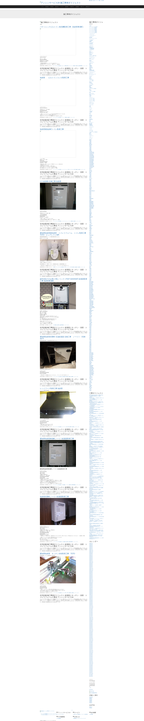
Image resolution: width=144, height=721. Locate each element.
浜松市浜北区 (91, 242)
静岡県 (90, 142)
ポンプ (90, 50)
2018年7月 (91, 599)
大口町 (90, 221)
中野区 (90, 268)
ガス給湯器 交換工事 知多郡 (50, 181)
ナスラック (91, 137)
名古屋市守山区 (91, 157)
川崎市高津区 (91, 302)
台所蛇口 (90, 66)
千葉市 (90, 325)
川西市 (90, 341)
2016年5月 (91, 624)
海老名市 (90, 313)
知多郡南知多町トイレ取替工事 (52, 129)
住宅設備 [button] (51, 6)
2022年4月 (91, 585)
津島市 (90, 188)
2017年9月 (91, 608)
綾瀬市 (90, 321)
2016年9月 (91, 620)
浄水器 (90, 76)
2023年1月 (91, 578)
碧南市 (90, 177)
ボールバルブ (91, 84)
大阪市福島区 (91, 365)
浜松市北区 (91, 241)
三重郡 (90, 250)
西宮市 (90, 346)
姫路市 (90, 329)
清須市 (90, 211)
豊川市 (90, 173)
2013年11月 (91, 651)
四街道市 (90, 382)
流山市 (90, 377)
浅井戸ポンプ (91, 52)
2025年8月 (91, 553)
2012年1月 (91, 672)
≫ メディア (84, 718)
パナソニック (71, 65)
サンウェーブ (91, 127)
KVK (90, 113)
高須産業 (90, 124)
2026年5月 (91, 545)
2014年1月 (91, 649)
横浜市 (90, 280)
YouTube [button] (46, 6)
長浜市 (90, 256)
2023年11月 (91, 569)
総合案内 (91, 0)
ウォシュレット (91, 39)
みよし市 (90, 178)
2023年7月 (91, 573)
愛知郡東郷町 (91, 201)
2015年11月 (91, 630)
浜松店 (91, 701)
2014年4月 (91, 646)
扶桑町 (90, 214)
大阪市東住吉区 (91, 368)
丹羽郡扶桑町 (91, 235)
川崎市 (90, 299)
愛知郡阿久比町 (91, 206)
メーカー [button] (61, 6)
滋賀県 (90, 143)
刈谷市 (90, 184)
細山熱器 (90, 115)
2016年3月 (91, 626)
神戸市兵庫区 (91, 360)
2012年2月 (91, 671)
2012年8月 (91, 665)
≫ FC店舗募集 (58, 718)
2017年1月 (91, 616)
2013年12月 (91, 650)
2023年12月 (91, 568)
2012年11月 (91, 662)
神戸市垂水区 (91, 356)
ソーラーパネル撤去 (92, 91)
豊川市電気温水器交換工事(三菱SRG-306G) (96, 441)
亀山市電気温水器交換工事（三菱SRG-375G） (96, 401)
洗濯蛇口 (90, 65)
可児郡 (90, 229)
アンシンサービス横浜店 (93, 27)
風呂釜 (90, 60)
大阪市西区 (91, 366)
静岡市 (90, 243)
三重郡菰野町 (91, 251)
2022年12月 (91, 579)
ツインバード (91, 126)
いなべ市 (90, 223)
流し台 (90, 81)
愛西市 (90, 215)
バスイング (91, 45)
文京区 (90, 271)
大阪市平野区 (91, 369)
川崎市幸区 (91, 305)
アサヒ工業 (91, 130)
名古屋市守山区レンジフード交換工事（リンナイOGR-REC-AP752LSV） (96, 403)
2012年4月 (91, 669)
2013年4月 (91, 658)
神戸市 (90, 335)
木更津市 (90, 385)
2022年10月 (91, 581)
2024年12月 (91, 561)
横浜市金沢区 (91, 291)
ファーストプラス (92, 57)
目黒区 (90, 274)
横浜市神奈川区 (91, 295)
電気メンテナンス (92, 94)
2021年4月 (91, 586)
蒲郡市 (90, 176)
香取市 (90, 384)
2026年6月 (91, 544)
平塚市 (90, 314)
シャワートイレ (91, 34)
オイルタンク (91, 44)
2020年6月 (91, 589)
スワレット (91, 97)
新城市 (90, 209)
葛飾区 (90, 263)
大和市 (90, 328)
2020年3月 (91, 592)
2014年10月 (91, 640)
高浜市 (90, 220)
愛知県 (74, 65)
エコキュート (91, 49)
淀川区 (90, 276)
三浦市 (90, 309)
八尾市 (90, 376)
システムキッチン (92, 72)
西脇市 (90, 342)
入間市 (90, 388)
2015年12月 (91, 629)
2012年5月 (91, 668)
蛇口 (90, 64)
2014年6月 (91, 644)
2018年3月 (91, 603)
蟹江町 (90, 226)
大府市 (90, 186)
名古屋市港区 (91, 160)
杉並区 (90, 266)
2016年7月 (91, 622)
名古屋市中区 (91, 154)
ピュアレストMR (72, 169)
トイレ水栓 (91, 83)
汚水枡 (90, 90)
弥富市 (90, 224)
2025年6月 (91, 555)
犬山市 (90, 182)
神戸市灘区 (91, 357)
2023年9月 (91, 571)
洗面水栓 (90, 78)
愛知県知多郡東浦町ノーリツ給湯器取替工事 (57, 438)
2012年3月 (91, 670)
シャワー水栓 (91, 79)
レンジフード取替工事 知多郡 (51, 388)
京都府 (90, 150)
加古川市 (90, 315)
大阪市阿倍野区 (91, 373)
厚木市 (90, 319)
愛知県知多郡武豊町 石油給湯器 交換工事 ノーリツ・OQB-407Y (63, 337)
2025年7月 (91, 554)
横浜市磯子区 (91, 290)
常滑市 (90, 179)
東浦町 (90, 172)
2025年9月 (91, 552)
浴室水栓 (90, 82)
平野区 (90, 363)
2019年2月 (91, 597)
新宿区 (90, 267)
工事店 (90, 25)
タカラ (90, 114)
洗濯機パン (91, 87)
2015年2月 (91, 637)
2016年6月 (91, 623)
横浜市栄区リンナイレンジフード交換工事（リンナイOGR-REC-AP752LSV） (96, 448)
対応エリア (82, 6)
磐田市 (90, 258)
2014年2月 (91, 648)
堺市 (90, 338)
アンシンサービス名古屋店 (57, 65)
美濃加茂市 (91, 225)
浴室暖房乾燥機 (91, 70)
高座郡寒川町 (91, 310)
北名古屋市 (91, 167)
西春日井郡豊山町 (92, 190)
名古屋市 (90, 151)
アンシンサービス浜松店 (93, 32)
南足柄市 (90, 316)
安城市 (90, 199)
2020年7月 (91, 588)
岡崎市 (90, 197)
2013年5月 (91, 657)
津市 (90, 247)
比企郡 (90, 381)
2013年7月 (91, 655)
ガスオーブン (91, 61)
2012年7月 (91, 666)
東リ (90, 133)
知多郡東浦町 (80, 65)
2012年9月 (91, 664)
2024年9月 (91, 563)
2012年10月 (91, 663)
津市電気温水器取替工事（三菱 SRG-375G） (96, 534)
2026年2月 (91, 548)
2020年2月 (91, 593)
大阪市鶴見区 (91, 370)
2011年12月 (91, 673)
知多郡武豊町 (71, 541)
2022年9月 (91, 582)
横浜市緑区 (91, 283)
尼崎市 (90, 339)
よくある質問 (102, 0)
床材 (90, 86)
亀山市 (90, 252)
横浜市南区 (91, 288)
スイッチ (90, 75)
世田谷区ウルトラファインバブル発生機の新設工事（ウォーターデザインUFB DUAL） (96, 476)
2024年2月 (91, 566)
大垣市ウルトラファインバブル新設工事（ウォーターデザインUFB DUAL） (96, 459)
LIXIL (90, 105)
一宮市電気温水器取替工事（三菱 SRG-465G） (96, 502)
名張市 (90, 254)
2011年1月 (91, 676)
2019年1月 (91, 598)
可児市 (90, 236)
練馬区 (90, 275)
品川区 (90, 269)
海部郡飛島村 (91, 203)
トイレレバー (91, 36)
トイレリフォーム (64, 169)
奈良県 (90, 343)
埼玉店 (91, 707)
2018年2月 (91, 604)
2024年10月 (91, 562)
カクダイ (90, 116)
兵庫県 (90, 149)
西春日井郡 (91, 216)
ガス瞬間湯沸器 (91, 48)
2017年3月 (91, 614)
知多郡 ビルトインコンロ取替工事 (54, 77)
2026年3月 (91, 547)
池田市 (90, 337)
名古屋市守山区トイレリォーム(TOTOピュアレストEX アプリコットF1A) (96, 486)
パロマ (90, 109)
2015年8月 (91, 632)
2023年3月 (91, 577)
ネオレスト (91, 102)
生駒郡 (90, 344)
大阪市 (90, 361)
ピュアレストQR (91, 99)
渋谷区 (90, 278)
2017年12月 (91, 605)
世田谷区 (90, 262)
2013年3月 (91, 659)
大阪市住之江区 (91, 371)
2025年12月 (91, 550)
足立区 (90, 261)
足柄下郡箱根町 (91, 306)
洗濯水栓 (90, 85)
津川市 (90, 350)
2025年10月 (91, 551)
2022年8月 (91, 583)
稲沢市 (90, 192)
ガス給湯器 (55, 324)
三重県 (90, 141)
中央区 (90, 270)
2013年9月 (91, 653)
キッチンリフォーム (92, 71)
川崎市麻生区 (91, 300)
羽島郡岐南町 (91, 198)
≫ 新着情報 (74, 718)
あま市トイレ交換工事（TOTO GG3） (95, 525)
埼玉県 (90, 146)
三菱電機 (90, 111)
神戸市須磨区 (91, 358)
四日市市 (90, 253)
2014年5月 (91, 645)
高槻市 (90, 332)
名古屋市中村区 (91, 166)
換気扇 (90, 69)
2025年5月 (91, 556)
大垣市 (90, 231)
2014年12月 (91, 638)
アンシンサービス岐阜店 (93, 29)
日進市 (90, 191)
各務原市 (90, 228)
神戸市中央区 (91, 353)
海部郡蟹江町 (91, 202)
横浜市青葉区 (91, 281)
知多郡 (77, 65)
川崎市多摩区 (91, 304)
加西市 (90, 347)
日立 (90, 120)
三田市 (90, 330)
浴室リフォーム (91, 58)
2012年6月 (91, 667)
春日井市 (90, 170)
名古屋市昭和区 (91, 163)
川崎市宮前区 (91, 301)
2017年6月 (91, 611)
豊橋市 (90, 217)
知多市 (90, 194)
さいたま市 (91, 379)
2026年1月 (91, 549)
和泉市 (90, 349)
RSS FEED (91, 689)
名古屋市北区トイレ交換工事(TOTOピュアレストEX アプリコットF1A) (96, 529)
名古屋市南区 (91, 155)
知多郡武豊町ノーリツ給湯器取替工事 (54, 496)
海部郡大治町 (91, 204)
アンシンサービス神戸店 (93, 28)
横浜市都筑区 (91, 289)
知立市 (90, 169)
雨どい (90, 89)
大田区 (90, 260)
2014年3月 (91, 647)
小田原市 (90, 322)
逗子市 (90, 318)
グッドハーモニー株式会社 (93, 131)
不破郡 (90, 222)
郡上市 (90, 234)
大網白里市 (91, 378)
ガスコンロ (91, 73)
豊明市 (90, 180)
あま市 (90, 195)
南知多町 (90, 187)
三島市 (90, 390)
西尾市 (90, 185)
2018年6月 (91, 600)
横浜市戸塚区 (91, 284)
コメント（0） (85, 65)
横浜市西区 (91, 285)
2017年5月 (91, 612)
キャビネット (91, 56)
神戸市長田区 (91, 354)
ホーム (43, 6)
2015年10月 (91, 631)
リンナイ (63, 117)
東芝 (90, 121)
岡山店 (91, 702)
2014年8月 (91, 642)
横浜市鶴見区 (91, 296)
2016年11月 (91, 618)
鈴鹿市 (90, 248)
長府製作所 (91, 119)
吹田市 (90, 334)
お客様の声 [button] (71, 6)
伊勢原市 (90, 320)
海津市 (90, 183)
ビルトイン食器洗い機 (64, 65)
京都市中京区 (91, 246)
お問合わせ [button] (87, 6)
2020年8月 (91, 587)
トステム (90, 129)
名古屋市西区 (91, 164)
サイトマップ (96, 0)
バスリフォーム (91, 62)
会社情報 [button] (77, 6)
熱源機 (90, 41)
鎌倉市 (90, 312)
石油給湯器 (64, 376)
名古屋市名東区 (91, 152)
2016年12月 (91, 617)
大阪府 (90, 148)
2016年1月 (91, 628)
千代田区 (90, 277)
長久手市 (90, 171)
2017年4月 (91, 613)
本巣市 (90, 239)
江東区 (90, 264)
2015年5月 (91, 634)
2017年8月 (91, 609)
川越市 (90, 380)
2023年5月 (91, 575)
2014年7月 (91, 643)
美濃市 (90, 233)
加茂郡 (90, 345)
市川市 (90, 389)
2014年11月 (91, 639)
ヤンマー (90, 118)
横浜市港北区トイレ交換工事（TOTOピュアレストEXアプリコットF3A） (96, 418)
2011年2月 (91, 675)
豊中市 (90, 364)
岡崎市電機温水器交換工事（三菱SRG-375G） (96, 530)
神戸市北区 (91, 355)
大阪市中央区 (91, 375)
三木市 (90, 340)
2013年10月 (91, 652)
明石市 (90, 333)
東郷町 (90, 213)
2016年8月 (91, 621)
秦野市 (90, 327)
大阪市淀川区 (91, 372)
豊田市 (90, 210)
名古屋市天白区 (91, 165)
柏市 (90, 383)
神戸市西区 (91, 359)
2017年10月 (91, 607)
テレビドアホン (91, 93)
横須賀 (90, 326)
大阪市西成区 (91, 367)
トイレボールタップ (92, 35)
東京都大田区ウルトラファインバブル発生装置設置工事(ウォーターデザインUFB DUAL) (96, 492)
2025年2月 (91, 559)
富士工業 (67, 426)
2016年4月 (91, 625)
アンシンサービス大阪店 (93, 30)
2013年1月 (91, 660)
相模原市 (90, 308)
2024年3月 (91, 565)
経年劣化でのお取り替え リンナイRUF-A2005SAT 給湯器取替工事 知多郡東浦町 (63, 280)
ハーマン (90, 128)
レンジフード (64, 426)
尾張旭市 (90, 212)
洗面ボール (91, 68)
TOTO (68, 169)
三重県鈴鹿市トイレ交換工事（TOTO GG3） (96, 520)
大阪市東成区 (91, 374)
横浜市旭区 (91, 286)
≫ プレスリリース (79, 718)
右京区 (90, 272)
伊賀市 (90, 255)
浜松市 (90, 257)
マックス (90, 138)
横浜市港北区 (91, 297)
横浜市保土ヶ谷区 (92, 298)
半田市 (90, 193)
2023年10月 (91, 570)
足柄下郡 (90, 324)
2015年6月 (91, 633)
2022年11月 (91, 580)
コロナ (90, 136)
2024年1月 (91, 567)
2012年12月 (91, 661)
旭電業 (90, 132)
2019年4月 (91, 595)
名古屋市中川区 (91, 153)
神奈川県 (90, 144)
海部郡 (90, 200)
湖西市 (90, 244)
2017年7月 (91, 610)
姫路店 (91, 700)
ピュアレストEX (91, 98)
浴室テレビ (91, 63)
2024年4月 (91, 564)
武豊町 (72, 376)
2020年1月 (91, 594)
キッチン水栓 (64, 592)
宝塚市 (90, 336)
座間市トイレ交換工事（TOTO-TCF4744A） (96, 428)
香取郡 (90, 386)
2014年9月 (91, 641)
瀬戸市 (90, 168)
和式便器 (90, 37)
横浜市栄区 (91, 292)
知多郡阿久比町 (91, 205)
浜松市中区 (91, 240)
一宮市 (90, 181)
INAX (90, 106)
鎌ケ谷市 (90, 387)
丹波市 (90, 351)
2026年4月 (91, 546)
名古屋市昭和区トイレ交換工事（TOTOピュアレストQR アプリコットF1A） (96, 425)
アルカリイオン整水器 (92, 88)
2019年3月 (91, 596)
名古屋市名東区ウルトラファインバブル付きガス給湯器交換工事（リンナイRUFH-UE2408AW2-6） (96, 407)
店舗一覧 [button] (56, 6)
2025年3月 (91, 558)
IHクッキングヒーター (92, 74)
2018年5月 (91, 601)
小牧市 (90, 175)
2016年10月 (91, 619)
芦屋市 (90, 331)
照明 (90, 92)
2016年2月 (91, 627)
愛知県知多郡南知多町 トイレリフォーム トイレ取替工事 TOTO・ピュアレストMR (64, 234)
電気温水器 (91, 47)
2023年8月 (91, 572)
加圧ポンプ (91, 51)
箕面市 (90, 230)
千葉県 (90, 147)
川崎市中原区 (91, 303)
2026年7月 (91, 543)
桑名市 (90, 249)
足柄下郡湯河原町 (92, 307)
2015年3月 (91, 636)
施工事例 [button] (66, 6)
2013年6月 (91, 656)
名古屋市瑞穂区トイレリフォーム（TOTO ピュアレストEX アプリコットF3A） (96, 519)
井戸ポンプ (91, 53)
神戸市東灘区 (91, 352)
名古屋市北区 (91, 158)
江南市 (90, 174)
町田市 (90, 259)
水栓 (90, 77)
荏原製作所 (91, 125)
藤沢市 (90, 317)
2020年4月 (91, 591)
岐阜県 (90, 140)
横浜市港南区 (91, 294)
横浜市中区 (91, 287)
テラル (90, 112)
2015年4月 (91, 635)
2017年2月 (91, 615)
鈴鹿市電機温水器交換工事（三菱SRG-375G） (96, 495)
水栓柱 (90, 95)
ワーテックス (91, 135)
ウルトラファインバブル (93, 38)
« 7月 (90, 687)
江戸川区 (90, 265)
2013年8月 (91, 654)
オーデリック (91, 122)
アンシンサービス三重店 (93, 31)
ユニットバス (91, 59)
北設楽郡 (90, 237)
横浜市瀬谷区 (91, 282)
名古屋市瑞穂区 (91, 159)
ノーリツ (69, 221)
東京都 (90, 145)
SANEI (90, 117)
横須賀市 (90, 311)
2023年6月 (91, 574)
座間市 (90, 323)
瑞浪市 (90, 219)
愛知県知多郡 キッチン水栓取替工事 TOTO (57, 553)
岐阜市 (90, 232)
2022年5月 (91, 584)
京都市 (90, 245)
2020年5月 (91, 590)
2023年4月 (91, 576)
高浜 (90, 218)
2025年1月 (91, 560)
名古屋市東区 (91, 162)
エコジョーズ (91, 42)
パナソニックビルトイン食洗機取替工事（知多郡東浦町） (62, 26)
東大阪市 (90, 362)
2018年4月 (91, 602)
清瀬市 (90, 279)
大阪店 (91, 699)
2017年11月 (91, 606)
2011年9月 (91, 674)
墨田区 (90, 273)
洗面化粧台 (91, 67)
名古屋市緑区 (91, 161)
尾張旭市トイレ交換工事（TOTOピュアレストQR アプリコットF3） (96, 497)
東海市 (90, 196)
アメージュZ (91, 103)
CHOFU (90, 134)
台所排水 (90, 54)
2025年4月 (91, 557)
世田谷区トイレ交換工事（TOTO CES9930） (96, 446)
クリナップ (91, 110)
